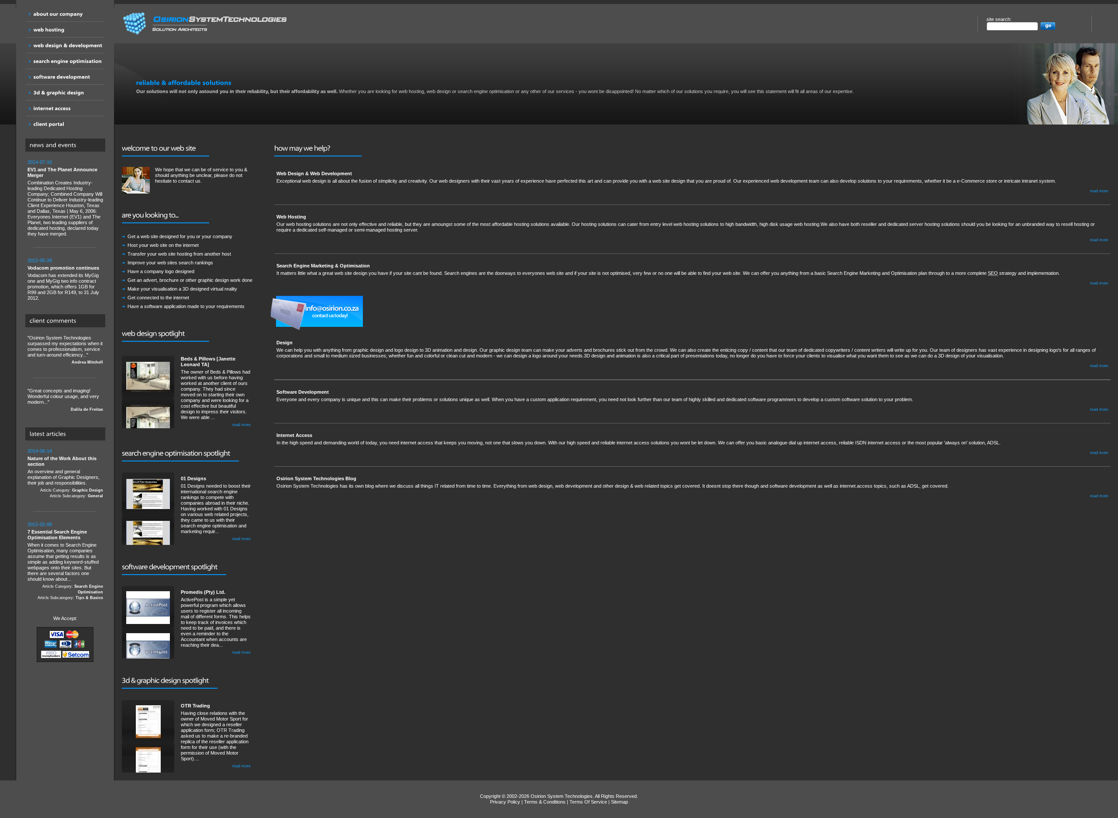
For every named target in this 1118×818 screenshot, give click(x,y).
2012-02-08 (40, 524)
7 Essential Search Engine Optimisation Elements (57, 534)
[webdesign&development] (65, 45)
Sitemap (619, 801)
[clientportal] (65, 124)
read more (241, 425)
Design (284, 342)
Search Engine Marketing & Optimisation (323, 265)
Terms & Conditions (545, 801)
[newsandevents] (67, 145)
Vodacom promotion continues (63, 267)
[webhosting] (65, 29)
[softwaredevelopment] (65, 76)
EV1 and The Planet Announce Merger (62, 172)
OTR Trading (195, 705)
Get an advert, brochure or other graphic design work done (190, 280)
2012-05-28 (40, 260)
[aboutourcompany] (65, 13)
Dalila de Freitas (87, 409)
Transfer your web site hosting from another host (179, 253)
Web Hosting (291, 216)
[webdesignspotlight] (165, 334)
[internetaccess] (65, 108)
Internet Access (294, 435)
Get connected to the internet (158, 297)
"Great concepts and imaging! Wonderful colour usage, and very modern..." (65, 400)
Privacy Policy (505, 801)
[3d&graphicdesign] (65, 92)
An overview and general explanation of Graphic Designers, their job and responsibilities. (65, 473)
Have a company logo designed (161, 271)
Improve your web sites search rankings (170, 262)
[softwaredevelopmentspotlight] (174, 567)
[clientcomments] (67, 321)
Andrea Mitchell (87, 362)
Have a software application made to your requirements (186, 306)
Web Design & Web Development (314, 173)
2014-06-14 (40, 451)
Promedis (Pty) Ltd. (203, 592)
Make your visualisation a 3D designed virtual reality (182, 288)
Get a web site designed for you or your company (180, 236)
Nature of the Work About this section (62, 461)
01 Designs (193, 478)
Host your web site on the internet (163, 245)
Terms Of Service (588, 801)
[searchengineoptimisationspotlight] (180, 453)
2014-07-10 (40, 162)
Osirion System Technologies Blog (316, 478)
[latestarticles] (67, 434)
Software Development (302, 392)
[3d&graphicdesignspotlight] (169, 681)
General (95, 496)
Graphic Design (87, 490)
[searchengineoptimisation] (65, 61)
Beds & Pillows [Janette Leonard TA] (208, 361)
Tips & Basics (89, 598)
